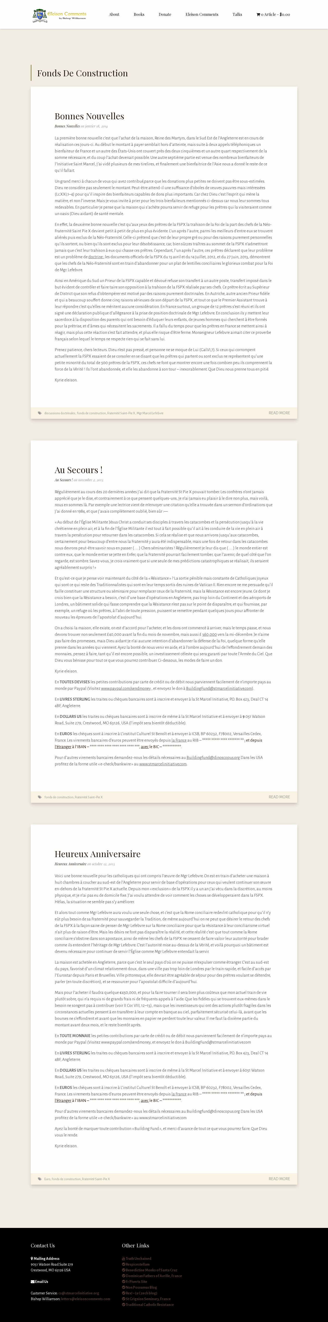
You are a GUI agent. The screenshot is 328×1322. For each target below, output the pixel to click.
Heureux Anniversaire (98, 853)
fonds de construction (91, 413)
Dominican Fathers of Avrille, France (153, 1276)
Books (139, 14)
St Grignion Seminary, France (148, 1299)
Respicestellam (137, 1264)
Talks (237, 14)
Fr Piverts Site (136, 1282)
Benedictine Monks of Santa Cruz (151, 1270)
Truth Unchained (138, 1259)
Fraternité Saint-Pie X (121, 413)
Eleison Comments (202, 14)
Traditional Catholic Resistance (149, 1305)
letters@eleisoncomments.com (85, 1299)
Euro (47, 1179)
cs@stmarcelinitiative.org (78, 1293)
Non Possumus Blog (141, 1287)
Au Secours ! (79, 469)
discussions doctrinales (59, 413)
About (114, 14)
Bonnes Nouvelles (89, 115)
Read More (279, 413)
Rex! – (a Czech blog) (141, 1293)
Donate (165, 14)
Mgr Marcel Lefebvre (150, 413)
